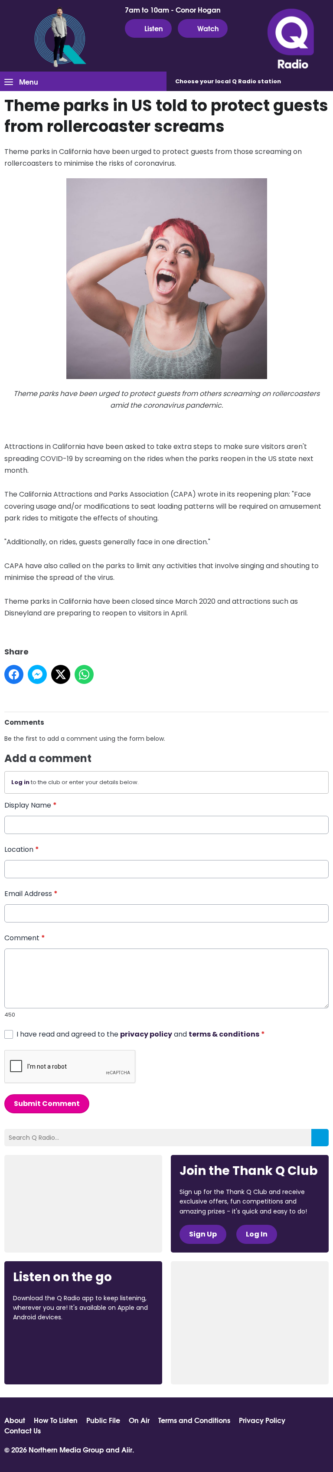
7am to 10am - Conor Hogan (173, 9)
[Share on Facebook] (13, 674)
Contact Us (22, 1430)
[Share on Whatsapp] (84, 674)
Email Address (31, 894)
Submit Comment (47, 1104)
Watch (208, 28)
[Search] (320, 1137)
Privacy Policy (262, 1420)
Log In (257, 1234)
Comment (24, 938)
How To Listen (56, 1420)
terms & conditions (224, 1034)
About (14, 1420)
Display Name (30, 805)
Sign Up (203, 1234)
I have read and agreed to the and (140, 1034)
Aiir (126, 1449)
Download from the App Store (47, 1341)
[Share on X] (60, 674)
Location (21, 849)
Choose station (228, 81)
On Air (139, 1420)
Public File (103, 1420)
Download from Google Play (46, 1363)
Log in (20, 782)
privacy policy (146, 1034)
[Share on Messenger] (37, 674)
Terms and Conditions (194, 1420)
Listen (153, 28)
